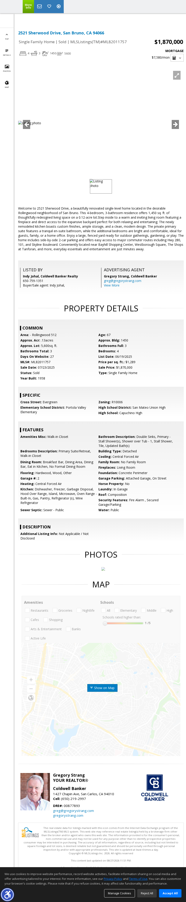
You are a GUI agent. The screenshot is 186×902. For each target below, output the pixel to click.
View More (112, 285)
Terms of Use (138, 879)
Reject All (147, 893)
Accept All (170, 893)
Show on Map (104, 688)
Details (7, 55)
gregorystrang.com (68, 815)
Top (7, 39)
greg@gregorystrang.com (122, 281)
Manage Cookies (119, 893)
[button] (7, 894)
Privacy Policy (113, 879)
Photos (7, 71)
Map (7, 87)
